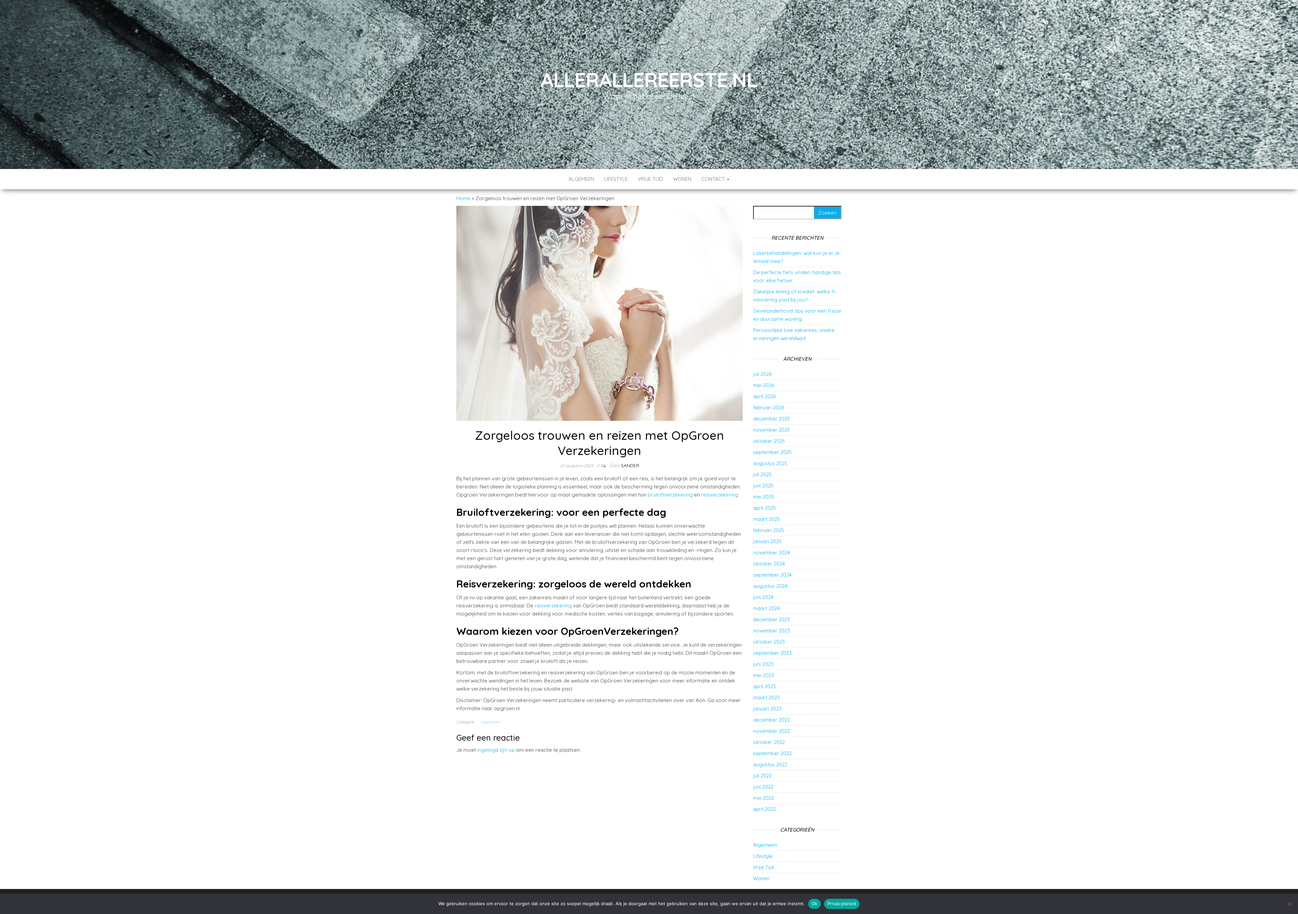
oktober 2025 (769, 441)
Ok (815, 903)
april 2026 (764, 396)
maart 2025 (766, 519)
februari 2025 (768, 530)
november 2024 (771, 552)
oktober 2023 (769, 642)
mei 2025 (763, 497)
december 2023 (771, 619)
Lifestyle (616, 179)
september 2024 (772, 575)
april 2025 (764, 508)
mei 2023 (763, 675)
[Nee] (1289, 903)
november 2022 (771, 731)
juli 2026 (762, 374)
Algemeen (581, 179)
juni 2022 (763, 787)
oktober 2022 (769, 742)
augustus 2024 (770, 586)
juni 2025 (763, 485)
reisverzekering (719, 494)
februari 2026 (768, 407)
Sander (630, 465)
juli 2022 (762, 775)
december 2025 (771, 418)
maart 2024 (766, 608)
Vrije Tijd (650, 179)
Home (463, 198)
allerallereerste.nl (649, 79)
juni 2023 (763, 664)
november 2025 (771, 430)
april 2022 (764, 809)
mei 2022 (763, 798)
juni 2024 (763, 597)
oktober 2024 (769, 563)
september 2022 (772, 753)
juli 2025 (762, 474)
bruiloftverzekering (669, 494)
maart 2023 (766, 697)
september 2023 (772, 653)
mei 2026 (763, 385)
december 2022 (771, 720)
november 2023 (771, 630)
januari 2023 (767, 708)
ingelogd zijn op (496, 750)
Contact (713, 179)
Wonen (682, 179)
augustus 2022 (770, 764)
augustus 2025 (770, 463)
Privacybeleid (841, 903)
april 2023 (764, 686)
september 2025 (772, 452)
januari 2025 (767, 541)
